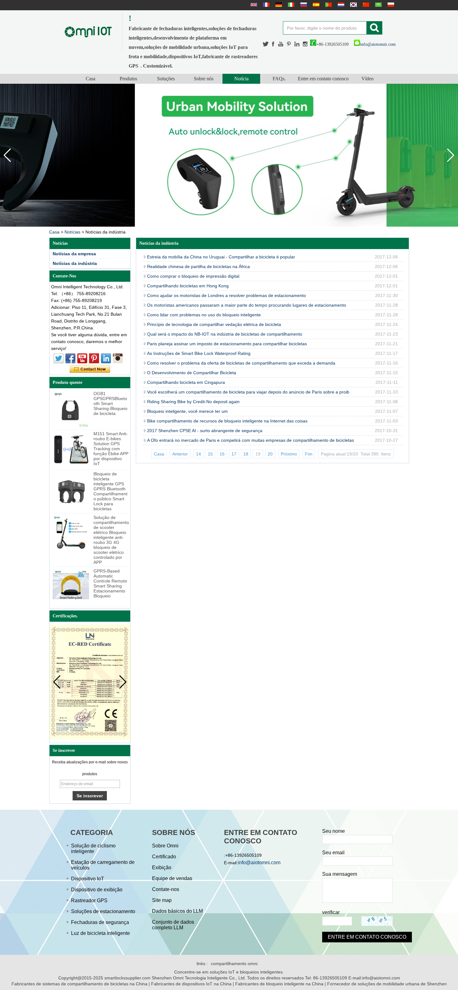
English (253, 4)
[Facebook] (273, 44)
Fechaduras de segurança (100, 922)
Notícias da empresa (74, 253)
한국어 (353, 4)
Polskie (390, 4)
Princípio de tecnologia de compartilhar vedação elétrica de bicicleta (214, 324)
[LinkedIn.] (297, 44)
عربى (378, 4)
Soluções (166, 78)
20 (270, 453)
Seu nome (333, 831)
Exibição (161, 867)
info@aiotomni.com (378, 44)
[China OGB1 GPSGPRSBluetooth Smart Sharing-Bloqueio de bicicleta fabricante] (71, 409)
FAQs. (279, 78)
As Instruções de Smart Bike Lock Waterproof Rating (198, 353)
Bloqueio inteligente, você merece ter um (187, 411)
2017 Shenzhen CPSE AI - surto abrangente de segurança (204, 430)
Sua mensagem (339, 874)
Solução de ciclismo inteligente (93, 848)
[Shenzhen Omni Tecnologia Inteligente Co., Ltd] (88, 31)
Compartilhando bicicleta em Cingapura (186, 382)
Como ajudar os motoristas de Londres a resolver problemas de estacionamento (226, 295)
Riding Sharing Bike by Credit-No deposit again (193, 401)
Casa (90, 78)
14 (198, 453)
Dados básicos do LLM (177, 911)
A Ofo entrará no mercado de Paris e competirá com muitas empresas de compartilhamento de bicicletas (250, 440)
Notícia (241, 78)
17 (233, 453)
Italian (290, 4)
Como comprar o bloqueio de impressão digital (193, 276)
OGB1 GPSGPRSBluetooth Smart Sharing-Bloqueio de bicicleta (110, 403)
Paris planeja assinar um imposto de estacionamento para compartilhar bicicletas (227, 343)
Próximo (289, 453)
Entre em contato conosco (323, 78)
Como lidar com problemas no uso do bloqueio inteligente (204, 314)
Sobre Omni (165, 845)
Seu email (333, 852)
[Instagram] (305, 44)
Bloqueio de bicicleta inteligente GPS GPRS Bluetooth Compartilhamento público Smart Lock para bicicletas (110, 491)
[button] (450, 155)
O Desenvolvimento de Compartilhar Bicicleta (191, 372)
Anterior (180, 453)
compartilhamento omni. (235, 963)
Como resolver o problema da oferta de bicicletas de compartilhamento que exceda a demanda (241, 363)
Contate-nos (165, 889)
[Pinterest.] (289, 44)
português (328, 4)
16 (222, 453)
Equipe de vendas (172, 878)
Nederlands (340, 4)
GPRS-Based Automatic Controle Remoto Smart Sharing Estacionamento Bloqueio (110, 583)
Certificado (164, 856)
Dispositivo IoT (87, 878)
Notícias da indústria (75, 263)
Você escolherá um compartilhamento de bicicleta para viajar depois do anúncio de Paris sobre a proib (248, 391)
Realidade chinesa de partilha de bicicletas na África (198, 266)
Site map (162, 900)
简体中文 (365, 4)
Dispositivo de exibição (96, 889)
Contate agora (90, 369)
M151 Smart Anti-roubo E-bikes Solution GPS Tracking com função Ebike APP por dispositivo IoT (110, 448)
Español (315, 4)
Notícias (72, 231)
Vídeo (367, 78)
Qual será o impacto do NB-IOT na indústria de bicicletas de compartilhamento (224, 334)
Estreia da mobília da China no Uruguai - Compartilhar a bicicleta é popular (221, 256)
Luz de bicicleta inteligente (100, 933)
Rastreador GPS (89, 900)
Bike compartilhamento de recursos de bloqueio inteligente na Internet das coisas (227, 420)
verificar (331, 912)
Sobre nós (203, 78)
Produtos (128, 78)
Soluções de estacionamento (103, 911)
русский (303, 4)
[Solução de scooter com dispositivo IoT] (229, 155)
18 (245, 453)
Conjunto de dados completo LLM (173, 924)
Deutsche (278, 4)
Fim (308, 453)
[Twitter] (266, 44)
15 (210, 453)
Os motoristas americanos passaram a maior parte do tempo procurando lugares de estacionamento (246, 305)
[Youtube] (281, 44)
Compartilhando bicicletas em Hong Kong (188, 285)
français (265, 4)
